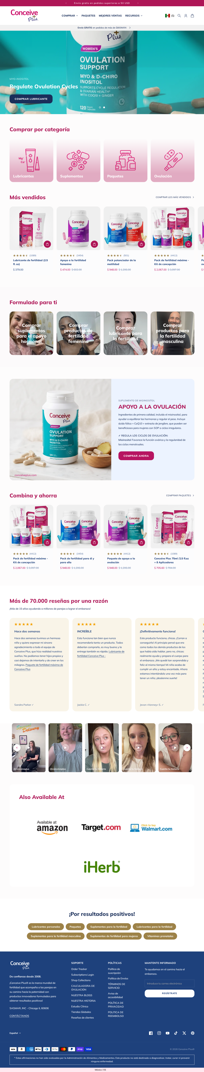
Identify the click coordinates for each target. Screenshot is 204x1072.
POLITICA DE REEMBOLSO (116, 1014)
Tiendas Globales (81, 1011)
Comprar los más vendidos (173, 197)
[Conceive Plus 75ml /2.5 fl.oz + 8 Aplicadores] (172, 526)
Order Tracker (79, 969)
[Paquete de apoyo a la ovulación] (125, 526)
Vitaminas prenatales (160, 936)
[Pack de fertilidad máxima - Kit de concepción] (172, 228)
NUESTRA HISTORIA (83, 1000)
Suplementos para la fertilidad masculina (56, 936)
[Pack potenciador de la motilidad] (125, 228)
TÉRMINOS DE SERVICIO (116, 985)
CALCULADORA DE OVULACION (83, 987)
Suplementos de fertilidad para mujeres (114, 936)
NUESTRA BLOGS (81, 995)
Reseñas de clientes (82, 1017)
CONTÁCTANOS (19, 1015)
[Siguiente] (138, 3)
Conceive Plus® (186, 1049)
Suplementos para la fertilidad (108, 926)
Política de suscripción (114, 970)
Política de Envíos (118, 978)
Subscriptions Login (82, 974)
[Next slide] (187, 747)
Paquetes (75, 926)
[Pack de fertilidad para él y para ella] (78, 526)
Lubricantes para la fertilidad (154, 926)
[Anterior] (66, 3)
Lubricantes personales (46, 926)
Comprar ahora (119, 94)
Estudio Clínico (79, 1006)
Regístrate (169, 993)
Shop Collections (81, 980)
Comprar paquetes (178, 495)
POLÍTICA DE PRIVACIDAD (116, 1004)
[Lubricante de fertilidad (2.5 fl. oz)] (31, 228)
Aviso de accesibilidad (115, 995)
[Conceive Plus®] (24, 15)
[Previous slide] (17, 747)
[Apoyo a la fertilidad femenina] (78, 228)
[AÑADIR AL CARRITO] (47, 244)
